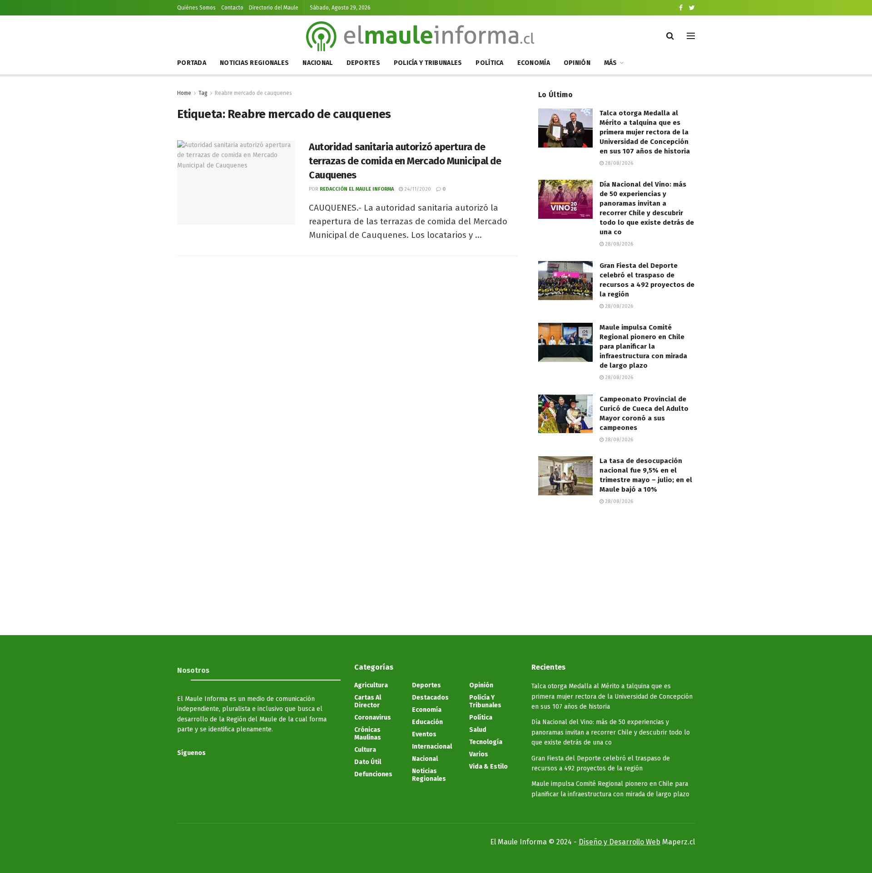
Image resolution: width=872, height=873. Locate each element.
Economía (533, 63)
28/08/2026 (618, 163)
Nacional (317, 63)
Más (610, 63)
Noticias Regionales (254, 63)
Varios (478, 754)
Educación (427, 722)
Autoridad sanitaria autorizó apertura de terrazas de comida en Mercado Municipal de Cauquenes (405, 161)
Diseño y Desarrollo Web (619, 842)
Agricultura (371, 685)
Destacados (430, 697)
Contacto (232, 8)
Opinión (577, 63)
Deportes (363, 63)
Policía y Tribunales (428, 63)
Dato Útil (367, 762)
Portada (191, 63)
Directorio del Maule (273, 8)
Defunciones (373, 774)
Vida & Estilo (488, 766)
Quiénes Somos (196, 8)
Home (184, 93)
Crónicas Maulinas (367, 733)
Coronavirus (372, 717)
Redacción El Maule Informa (357, 189)
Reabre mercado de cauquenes (253, 93)
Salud (477, 730)
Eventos (424, 734)
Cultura (365, 750)
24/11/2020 (417, 189)
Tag (203, 93)
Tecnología (485, 742)
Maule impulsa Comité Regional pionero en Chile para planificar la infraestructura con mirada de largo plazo (643, 346)
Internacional (432, 746)
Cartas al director (367, 701)
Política (489, 63)
